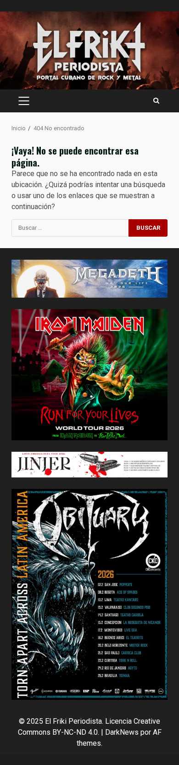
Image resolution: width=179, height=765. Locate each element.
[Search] (156, 101)
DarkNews (122, 732)
